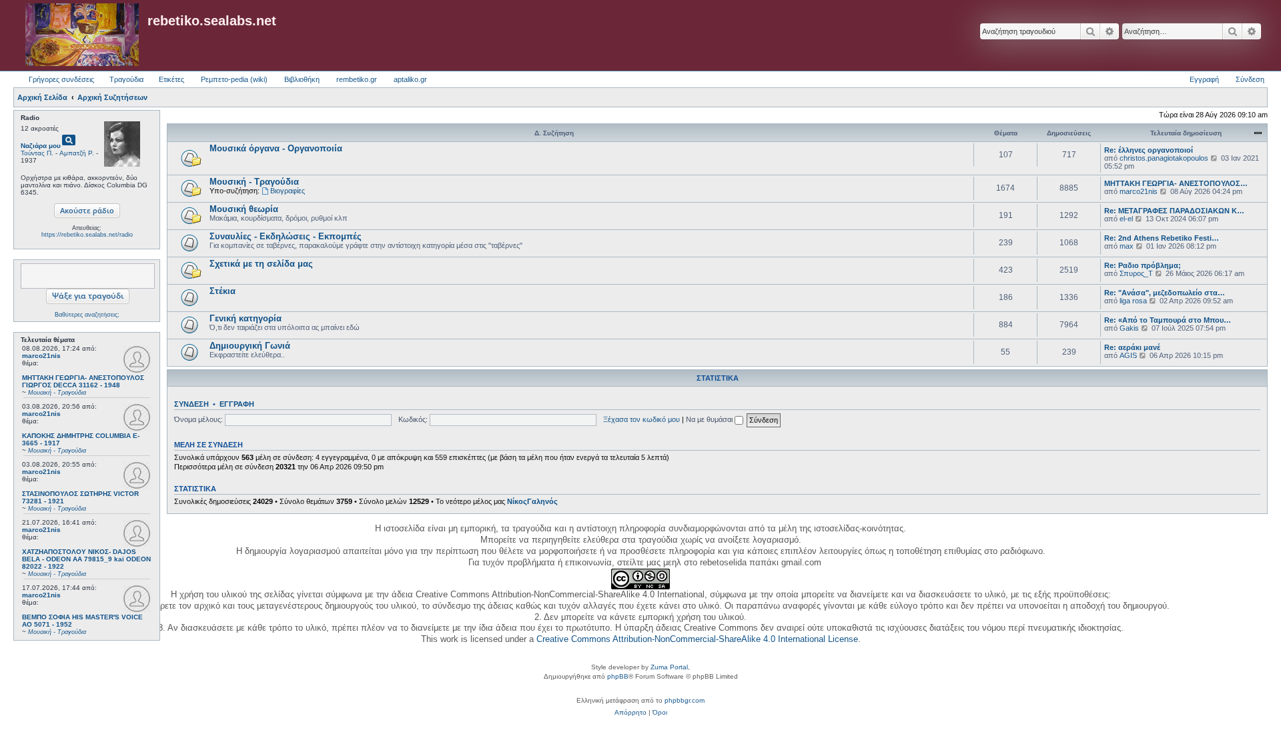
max (1127, 246)
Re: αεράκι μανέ (1132, 347)
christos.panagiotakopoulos (1164, 158)
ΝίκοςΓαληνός (532, 501)
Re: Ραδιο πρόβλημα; (1142, 265)
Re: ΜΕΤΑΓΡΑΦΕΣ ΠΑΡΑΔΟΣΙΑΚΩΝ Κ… (1174, 211)
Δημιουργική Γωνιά (249, 346)
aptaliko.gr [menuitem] (410, 79)
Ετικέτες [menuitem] (171, 79)
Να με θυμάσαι (710, 419)
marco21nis (41, 355)
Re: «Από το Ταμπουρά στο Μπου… (1167, 320)
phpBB (617, 676)
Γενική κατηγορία (245, 318)
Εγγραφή (237, 404)
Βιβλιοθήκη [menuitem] (302, 79)
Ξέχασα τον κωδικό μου (641, 419)
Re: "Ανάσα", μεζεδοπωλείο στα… (1164, 293)
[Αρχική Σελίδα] (82, 35)
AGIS (1128, 355)
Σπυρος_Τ (1136, 273)
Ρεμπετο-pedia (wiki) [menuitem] (234, 79)
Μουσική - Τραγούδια (254, 182)
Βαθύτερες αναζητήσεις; (87, 314)
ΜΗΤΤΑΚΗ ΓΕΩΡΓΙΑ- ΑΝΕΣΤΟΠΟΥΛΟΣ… (1176, 183)
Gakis (1129, 328)
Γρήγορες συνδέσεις (61, 79)
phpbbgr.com (685, 700)
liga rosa (1133, 301)
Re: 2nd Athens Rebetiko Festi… (1161, 238)
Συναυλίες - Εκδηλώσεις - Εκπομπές (285, 236)
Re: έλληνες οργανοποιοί (1148, 150)
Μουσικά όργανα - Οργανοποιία (275, 148)
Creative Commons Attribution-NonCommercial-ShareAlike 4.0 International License (697, 639)
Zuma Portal (669, 667)
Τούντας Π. (37, 153)
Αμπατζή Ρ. (76, 153)
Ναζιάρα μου (41, 145)
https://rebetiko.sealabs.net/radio (87, 234)
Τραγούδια (126, 79)
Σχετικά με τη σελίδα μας (261, 264)
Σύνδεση (191, 404)
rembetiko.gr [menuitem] (356, 79)
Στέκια (222, 291)
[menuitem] (630, 713)
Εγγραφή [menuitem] (1204, 79)
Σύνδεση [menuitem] (1250, 79)
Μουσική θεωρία (243, 209)
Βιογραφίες (287, 191)
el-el (1126, 219)
